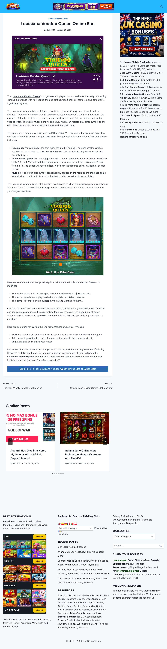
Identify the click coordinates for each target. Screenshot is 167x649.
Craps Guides (92, 599)
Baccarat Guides (75, 599)
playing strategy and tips (134, 136)
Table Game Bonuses (81, 613)
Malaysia (42, 525)
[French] (68, 524)
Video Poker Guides (77, 602)
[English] (59, 524)
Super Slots (134, 560)
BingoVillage (136, 567)
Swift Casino (132, 73)
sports (14, 619)
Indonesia (31, 525)
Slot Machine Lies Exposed (72, 547)
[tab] (52, 473)
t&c (147, 65)
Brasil (16, 623)
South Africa (25, 528)
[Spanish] (62, 524)
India (9, 525)
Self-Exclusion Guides (69, 609)
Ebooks (86, 609)
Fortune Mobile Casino (137, 104)
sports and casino (25, 521)
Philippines (18, 525)
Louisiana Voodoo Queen (26, 96)
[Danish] (75, 524)
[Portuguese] (72, 524)
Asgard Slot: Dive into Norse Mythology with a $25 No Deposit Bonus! (28, 454)
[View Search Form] (161, 6)
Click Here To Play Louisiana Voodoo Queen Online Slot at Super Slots (57, 368)
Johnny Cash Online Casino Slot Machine (91, 385)
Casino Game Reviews (58, 18)
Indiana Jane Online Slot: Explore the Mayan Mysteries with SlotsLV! (83, 454)
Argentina (26, 623)
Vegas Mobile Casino (136, 62)
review (145, 560)
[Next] (105, 441)
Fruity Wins (131, 122)
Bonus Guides (74, 606)
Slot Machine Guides (88, 595)
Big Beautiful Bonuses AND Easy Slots (79, 516)
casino (26, 619)
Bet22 (6, 619)
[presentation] (30, 428)
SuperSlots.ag (44, 360)
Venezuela (8, 528)
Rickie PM (51, 30)
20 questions (132, 523)
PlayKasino (131, 129)
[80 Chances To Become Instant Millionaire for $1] (83, 6)
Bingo (145, 90)
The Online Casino (135, 87)
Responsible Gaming (93, 606)
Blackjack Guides (67, 595)
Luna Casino (132, 80)
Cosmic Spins (132, 115)
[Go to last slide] (10, 441)
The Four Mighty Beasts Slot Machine (22, 385)
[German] (65, 524)
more (152, 65)
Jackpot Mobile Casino (137, 94)
